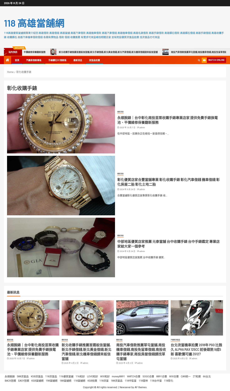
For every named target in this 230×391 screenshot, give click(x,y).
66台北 (207, 376)
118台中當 (156, 380)
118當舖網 (79, 380)
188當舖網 (65, 380)
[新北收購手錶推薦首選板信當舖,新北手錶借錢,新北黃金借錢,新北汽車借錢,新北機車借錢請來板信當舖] (88, 318)
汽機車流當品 (175, 340)
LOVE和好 (92, 376)
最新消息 (77, 60)
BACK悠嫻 (10, 380)
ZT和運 (197, 376)
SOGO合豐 (148, 376)
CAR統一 (186, 376)
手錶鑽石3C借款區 (57, 60)
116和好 (80, 376)
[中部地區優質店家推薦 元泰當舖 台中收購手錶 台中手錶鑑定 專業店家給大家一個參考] (61, 247)
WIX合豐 (174, 376)
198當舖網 (51, 380)
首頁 (17, 60)
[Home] (7, 60)
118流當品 (51, 376)
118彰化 (168, 380)
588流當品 (23, 376)
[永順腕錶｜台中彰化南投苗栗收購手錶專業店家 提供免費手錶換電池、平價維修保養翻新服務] (61, 123)
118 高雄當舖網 (34, 23)
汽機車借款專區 (33, 60)
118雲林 (143, 380)
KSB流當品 (37, 376)
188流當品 (117, 380)
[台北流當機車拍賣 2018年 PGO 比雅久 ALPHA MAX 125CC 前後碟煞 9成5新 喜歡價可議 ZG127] (197, 318)
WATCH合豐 (133, 376)
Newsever (125, 387)
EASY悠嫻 (23, 380)
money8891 (118, 376)
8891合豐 (161, 376)
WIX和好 (105, 376)
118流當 (104, 380)
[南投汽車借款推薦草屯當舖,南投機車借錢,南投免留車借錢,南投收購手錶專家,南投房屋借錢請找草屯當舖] (142, 318)
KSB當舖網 (37, 380)
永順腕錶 (10, 376)
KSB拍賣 (92, 380)
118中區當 (130, 380)
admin (142, 127)
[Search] (199, 60)
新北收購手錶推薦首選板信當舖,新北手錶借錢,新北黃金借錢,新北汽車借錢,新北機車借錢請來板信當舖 (87, 52)
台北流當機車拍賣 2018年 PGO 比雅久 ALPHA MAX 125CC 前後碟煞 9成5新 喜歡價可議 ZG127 (196, 349)
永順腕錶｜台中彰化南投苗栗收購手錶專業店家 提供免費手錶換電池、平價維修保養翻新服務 (33, 349)
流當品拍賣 (94, 60)
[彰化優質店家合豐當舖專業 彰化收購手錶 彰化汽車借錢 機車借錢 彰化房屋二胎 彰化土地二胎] (61, 185)
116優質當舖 (66, 376)
